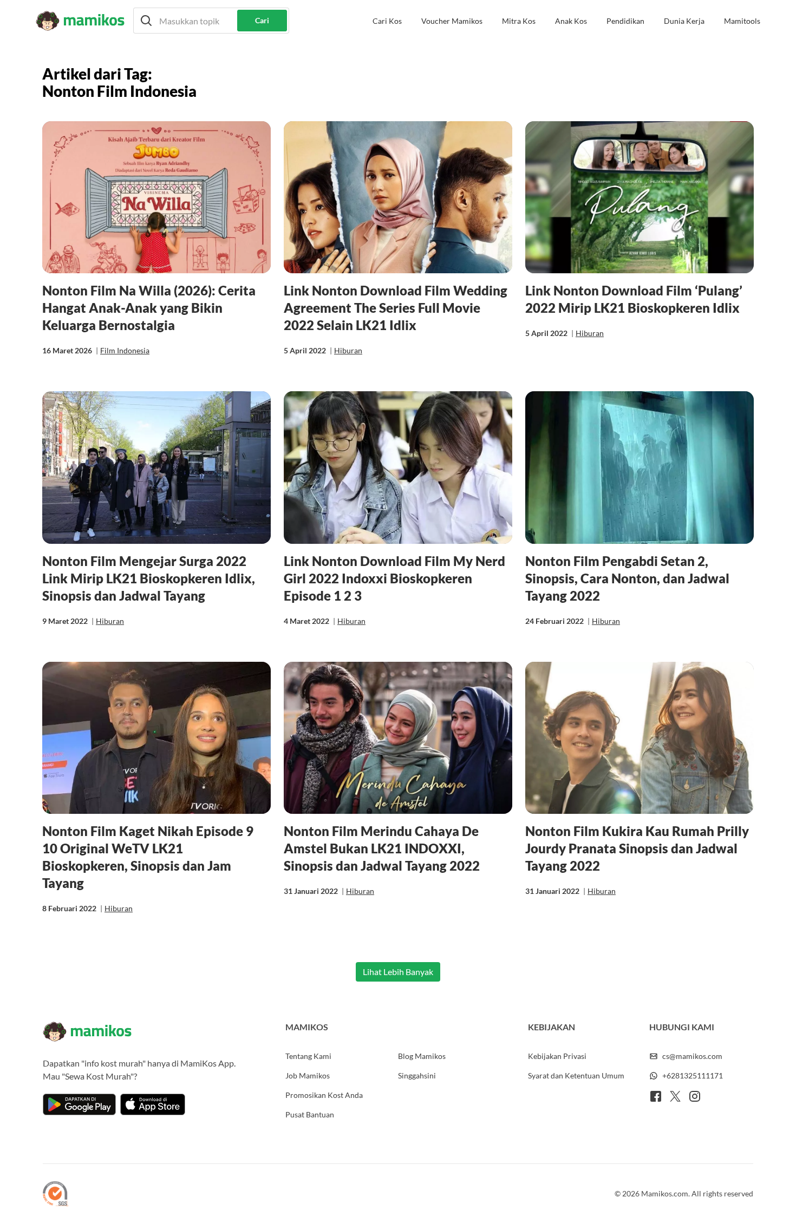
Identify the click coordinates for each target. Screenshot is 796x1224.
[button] (211, 21)
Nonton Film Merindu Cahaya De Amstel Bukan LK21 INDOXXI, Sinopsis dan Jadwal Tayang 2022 (382, 848)
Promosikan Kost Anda (324, 1095)
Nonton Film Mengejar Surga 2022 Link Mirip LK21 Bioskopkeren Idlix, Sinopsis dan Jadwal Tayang (148, 578)
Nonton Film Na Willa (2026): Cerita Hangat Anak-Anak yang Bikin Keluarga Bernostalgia (149, 307)
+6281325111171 (692, 1075)
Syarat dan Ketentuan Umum (576, 1075)
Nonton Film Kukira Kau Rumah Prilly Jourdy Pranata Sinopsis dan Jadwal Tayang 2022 (637, 848)
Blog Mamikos (422, 1056)
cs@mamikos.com (692, 1056)
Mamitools (742, 20)
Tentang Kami (308, 1056)
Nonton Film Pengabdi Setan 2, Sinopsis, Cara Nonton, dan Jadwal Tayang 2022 (627, 578)
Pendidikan (625, 20)
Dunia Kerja (684, 20)
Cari (262, 20)
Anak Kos (571, 20)
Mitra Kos (519, 20)
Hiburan (348, 350)
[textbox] (211, 21)
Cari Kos (387, 20)
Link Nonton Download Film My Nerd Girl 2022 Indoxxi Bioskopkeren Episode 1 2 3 (394, 578)
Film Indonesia (124, 350)
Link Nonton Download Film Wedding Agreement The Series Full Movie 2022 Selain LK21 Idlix (395, 307)
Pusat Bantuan (309, 1114)
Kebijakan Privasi (557, 1056)
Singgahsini (417, 1075)
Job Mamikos (307, 1075)
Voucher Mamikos (451, 20)
